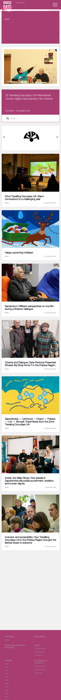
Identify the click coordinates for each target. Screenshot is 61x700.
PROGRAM (9, 636)
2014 (6, 697)
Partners (38, 655)
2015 (6, 693)
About (37, 645)
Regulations (40, 649)
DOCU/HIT (38, 673)
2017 (6, 687)
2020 (6, 677)
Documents (39, 652)
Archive (8, 660)
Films (7, 640)
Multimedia (39, 636)
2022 (6, 670)
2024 (6, 664)
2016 (6, 690)
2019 (6, 680)
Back (7, 19)
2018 (6, 684)
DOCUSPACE (39, 670)
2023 (6, 667)
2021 (6, 674)
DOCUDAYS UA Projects (40, 661)
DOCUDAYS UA (40, 666)
